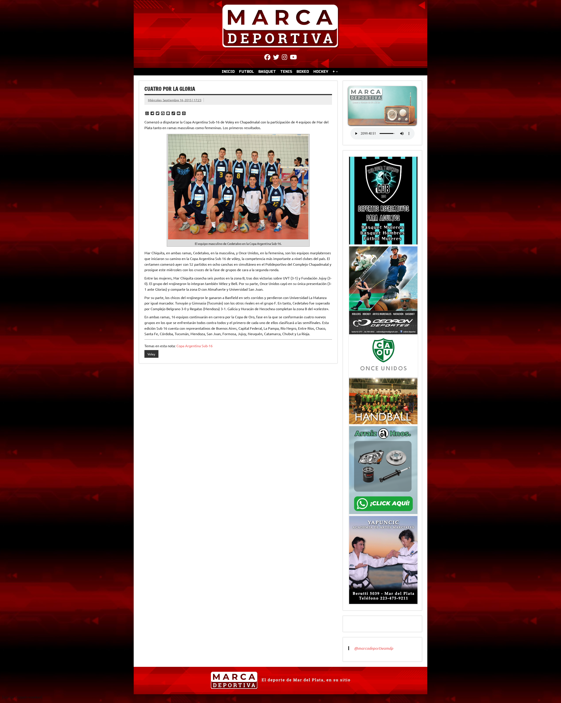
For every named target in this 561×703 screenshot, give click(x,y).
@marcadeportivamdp (373, 648)
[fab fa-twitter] (276, 58)
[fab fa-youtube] (293, 58)
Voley (151, 354)
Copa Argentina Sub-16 (194, 345)
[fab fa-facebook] (267, 58)
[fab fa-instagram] (284, 58)
